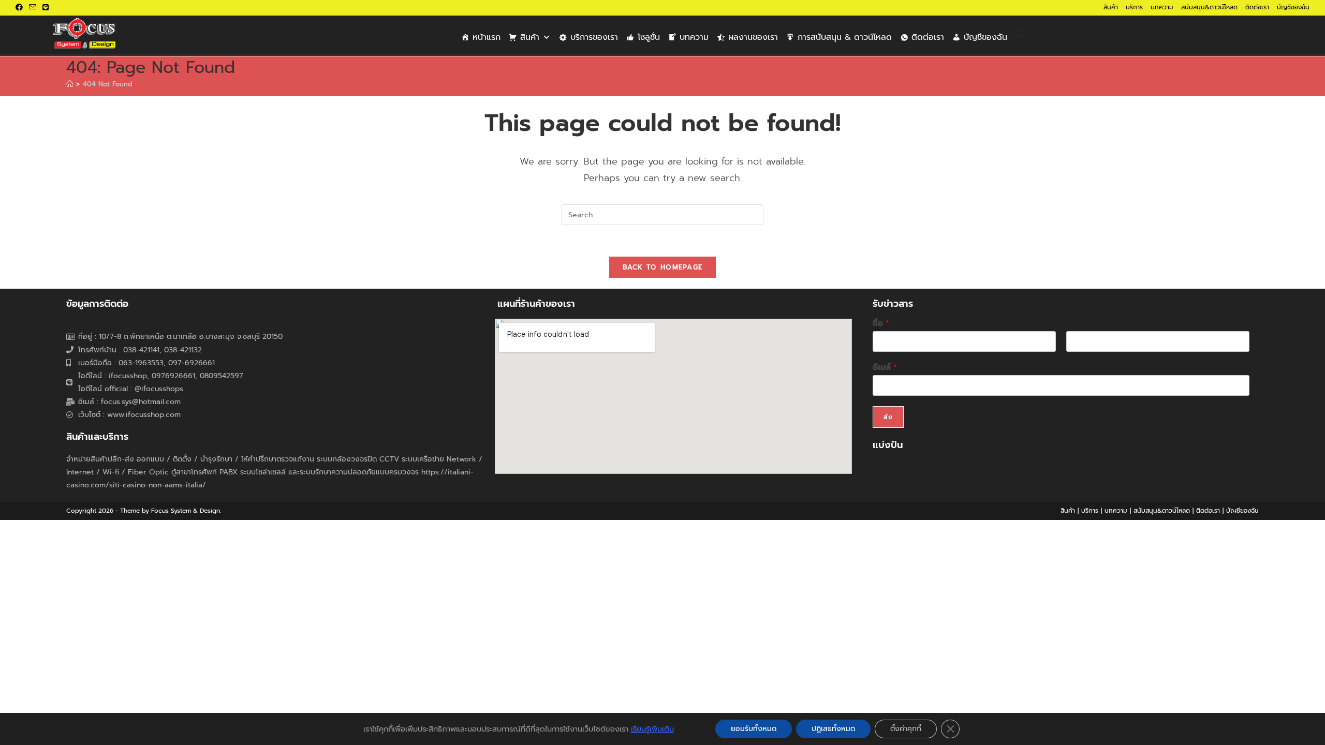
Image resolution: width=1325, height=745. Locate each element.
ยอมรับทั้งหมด (753, 728)
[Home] (69, 84)
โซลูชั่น (649, 37)
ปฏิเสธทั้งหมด (833, 728)
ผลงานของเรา (753, 37)
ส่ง (888, 417)
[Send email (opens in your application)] (32, 8)
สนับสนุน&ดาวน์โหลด (1209, 7)
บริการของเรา (594, 37)
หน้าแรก (486, 37)
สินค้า (1110, 7)
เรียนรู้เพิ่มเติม (652, 729)
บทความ (1162, 7)
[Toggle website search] (1019, 35)
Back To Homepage (663, 267)
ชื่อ (881, 323)
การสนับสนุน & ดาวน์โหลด (845, 37)
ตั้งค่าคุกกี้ (905, 728)
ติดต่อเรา (1257, 7)
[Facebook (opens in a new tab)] (21, 8)
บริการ (1134, 7)
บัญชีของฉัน (1293, 7)
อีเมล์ (885, 367)
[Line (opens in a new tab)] (45, 8)
